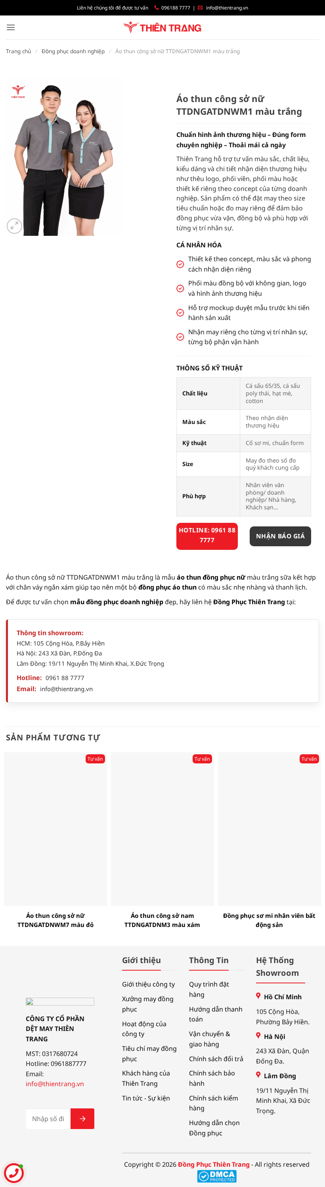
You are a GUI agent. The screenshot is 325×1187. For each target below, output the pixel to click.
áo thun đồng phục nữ (211, 577)
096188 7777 (175, 7)
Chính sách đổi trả (216, 1058)
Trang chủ (18, 51)
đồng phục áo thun (167, 587)
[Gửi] (82, 1118)
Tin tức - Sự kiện (146, 1098)
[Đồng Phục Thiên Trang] (162, 28)
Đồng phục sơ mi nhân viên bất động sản (269, 920)
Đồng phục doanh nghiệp (73, 51)
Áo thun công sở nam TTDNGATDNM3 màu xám (162, 920)
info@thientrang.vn (227, 7)
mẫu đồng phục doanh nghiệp (116, 601)
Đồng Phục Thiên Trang (249, 601)
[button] (10, 27)
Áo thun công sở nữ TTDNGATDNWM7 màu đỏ (55, 920)
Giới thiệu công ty (148, 984)
